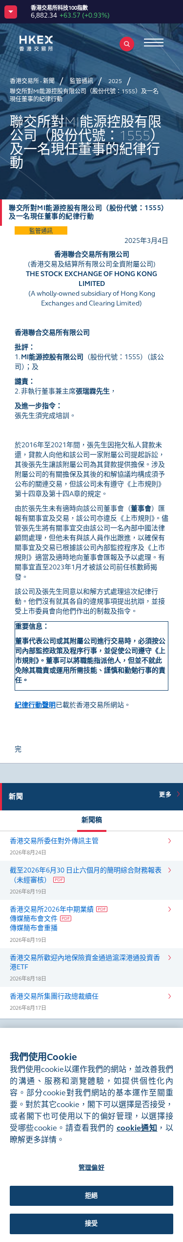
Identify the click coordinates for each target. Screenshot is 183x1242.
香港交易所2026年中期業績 (52, 909)
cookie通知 (137, 1128)
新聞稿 (91, 820)
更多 (167, 794)
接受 (91, 1223)
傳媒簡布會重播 (34, 928)
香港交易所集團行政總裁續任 (54, 996)
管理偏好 (91, 1168)
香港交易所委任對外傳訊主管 (54, 841)
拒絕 (91, 1195)
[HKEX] (51, 43)
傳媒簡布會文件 (34, 919)
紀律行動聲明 (35, 705)
